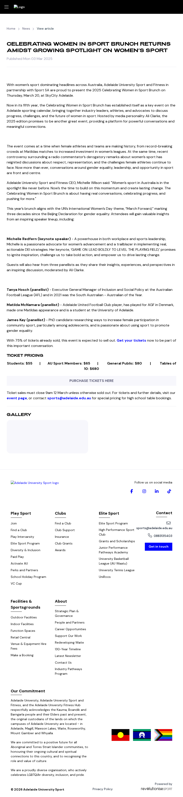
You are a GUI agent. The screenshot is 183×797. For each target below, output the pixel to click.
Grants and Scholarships (117, 541)
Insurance (62, 537)
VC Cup (16, 583)
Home (11, 28)
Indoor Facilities (22, 624)
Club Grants (64, 543)
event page (17, 398)
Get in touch (158, 546)
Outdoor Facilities (24, 617)
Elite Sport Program (25, 543)
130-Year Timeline (68, 649)
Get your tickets (132, 340)
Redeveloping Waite (69, 642)
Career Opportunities (70, 629)
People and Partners (70, 622)
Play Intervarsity (22, 537)
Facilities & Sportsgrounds (25, 604)
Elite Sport (109, 513)
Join (14, 523)
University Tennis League (117, 570)
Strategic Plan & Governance (67, 613)
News (26, 28)
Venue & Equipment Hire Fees (28, 646)
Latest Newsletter (68, 656)
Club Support (65, 530)
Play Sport (21, 513)
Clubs (60, 513)
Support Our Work (68, 636)
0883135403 (163, 536)
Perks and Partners (24, 570)
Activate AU (19, 563)
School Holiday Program (28, 577)
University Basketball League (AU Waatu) (114, 561)
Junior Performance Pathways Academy (113, 550)
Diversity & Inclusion (25, 550)
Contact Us (63, 662)
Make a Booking (22, 655)
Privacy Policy (103, 789)
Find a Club (19, 530)
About (61, 601)
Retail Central (20, 637)
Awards (60, 550)
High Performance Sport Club (116, 532)
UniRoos (105, 577)
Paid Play (17, 557)
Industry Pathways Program (68, 671)
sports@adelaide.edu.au (154, 528)
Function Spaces (23, 631)
